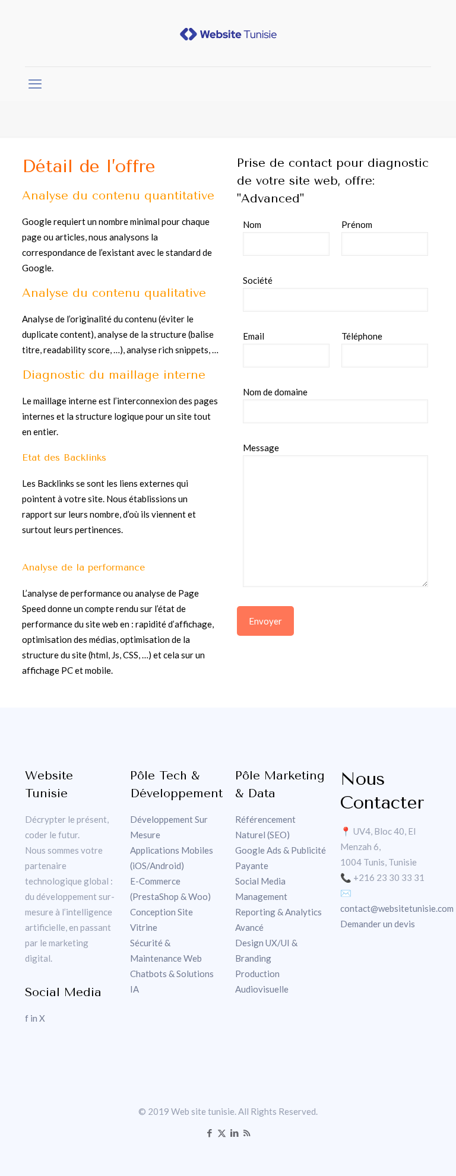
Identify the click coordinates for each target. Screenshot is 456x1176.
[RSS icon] (246, 1132)
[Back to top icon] (399, 1151)
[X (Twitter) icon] (221, 1132)
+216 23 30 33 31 (389, 877)
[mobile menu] (35, 84)
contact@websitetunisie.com (397, 908)
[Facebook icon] (209, 1132)
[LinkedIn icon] (234, 1132)
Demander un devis (377, 923)
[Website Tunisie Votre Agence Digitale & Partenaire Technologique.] (228, 33)
